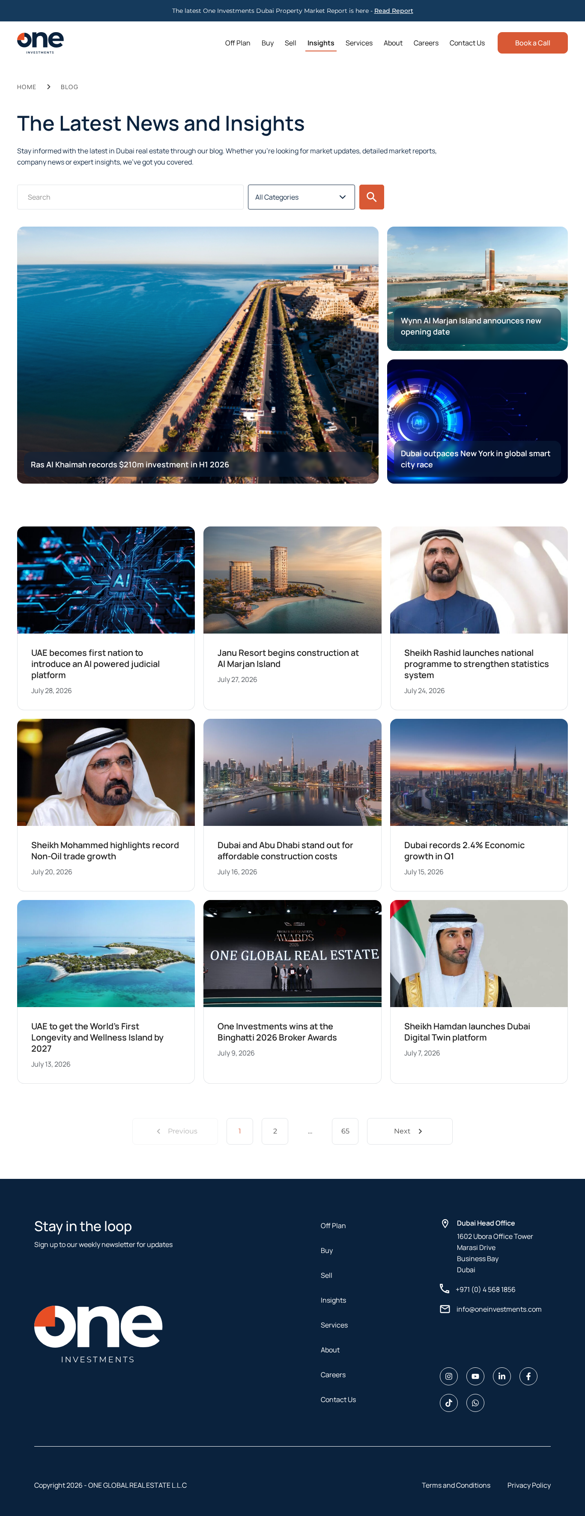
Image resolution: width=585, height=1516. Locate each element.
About (393, 43)
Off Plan (238, 43)
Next (402, 1131)
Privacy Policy (529, 1485)
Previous (182, 1131)
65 (345, 1131)
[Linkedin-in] (502, 1376)
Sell (290, 43)
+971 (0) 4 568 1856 (486, 1289)
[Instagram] (449, 1376)
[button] (371, 197)
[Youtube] (475, 1376)
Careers (426, 43)
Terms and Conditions (456, 1485)
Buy (268, 43)
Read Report (393, 11)
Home (27, 87)
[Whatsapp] (475, 1403)
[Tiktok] (449, 1403)
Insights (320, 43)
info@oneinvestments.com (499, 1309)
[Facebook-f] (528, 1376)
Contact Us (467, 43)
